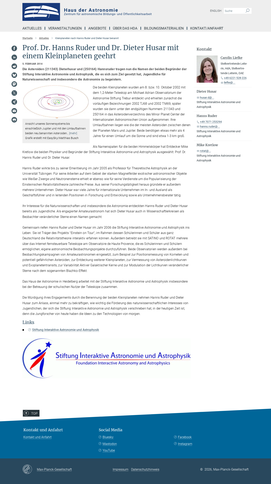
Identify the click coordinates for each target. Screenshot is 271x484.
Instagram (185, 444)
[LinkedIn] (14, 57)
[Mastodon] (14, 84)
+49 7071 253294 (211, 121)
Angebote (97, 28)
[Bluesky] (14, 75)
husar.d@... (207, 97)
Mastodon (110, 444)
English (215, 10)
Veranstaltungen (65, 28)
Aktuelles (32, 28)
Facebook (185, 437)
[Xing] (14, 102)
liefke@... (229, 82)
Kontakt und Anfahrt (43, 430)
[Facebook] (14, 48)
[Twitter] (14, 93)
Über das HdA (125, 28)
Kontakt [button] (204, 49)
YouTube (109, 450)
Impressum (120, 469)
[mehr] (73, 133)
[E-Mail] (14, 111)
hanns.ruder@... (210, 126)
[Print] (14, 120)
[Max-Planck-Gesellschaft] (29, 469)
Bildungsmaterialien (164, 28)
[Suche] (247, 11)
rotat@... (205, 150)
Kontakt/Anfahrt (206, 28)
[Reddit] (14, 66)
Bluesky (108, 437)
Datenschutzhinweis (145, 469)
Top (34, 413)
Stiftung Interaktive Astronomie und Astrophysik (65, 330)
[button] (86, 116)
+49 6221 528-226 (235, 78)
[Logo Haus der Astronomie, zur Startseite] (96, 12)
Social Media (110, 430)
